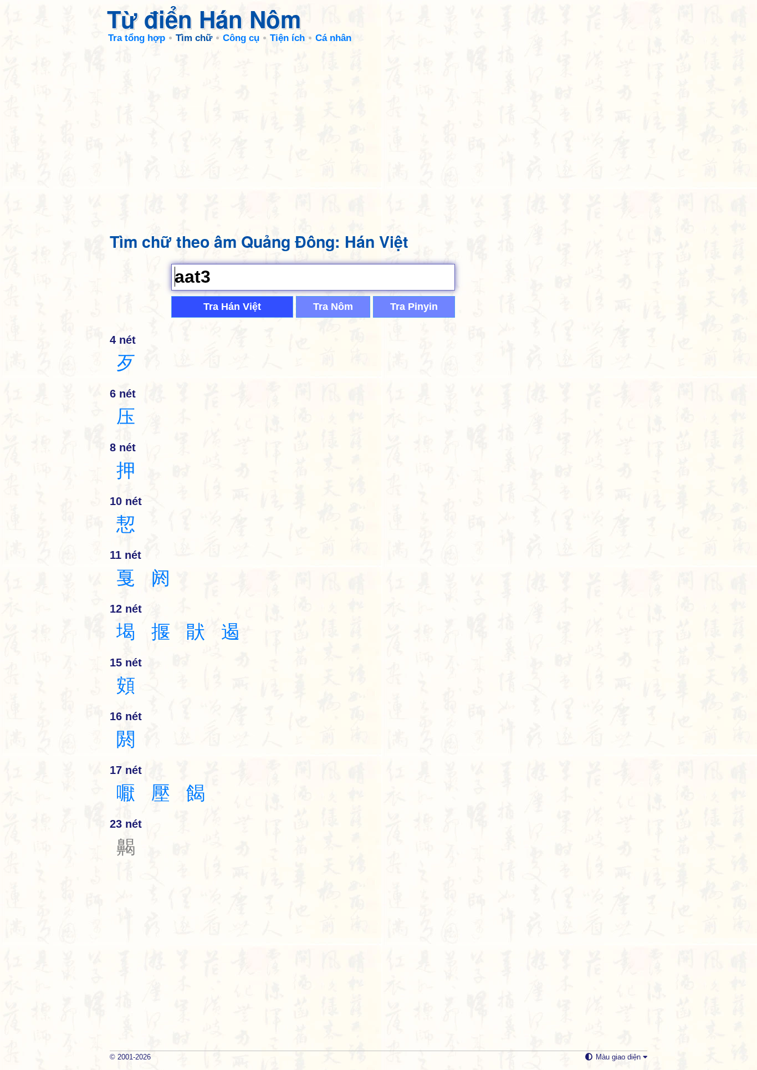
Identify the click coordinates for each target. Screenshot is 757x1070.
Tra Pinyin (414, 306)
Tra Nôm (333, 306)
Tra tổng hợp (136, 38)
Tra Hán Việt (232, 306)
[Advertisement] (378, 133)
